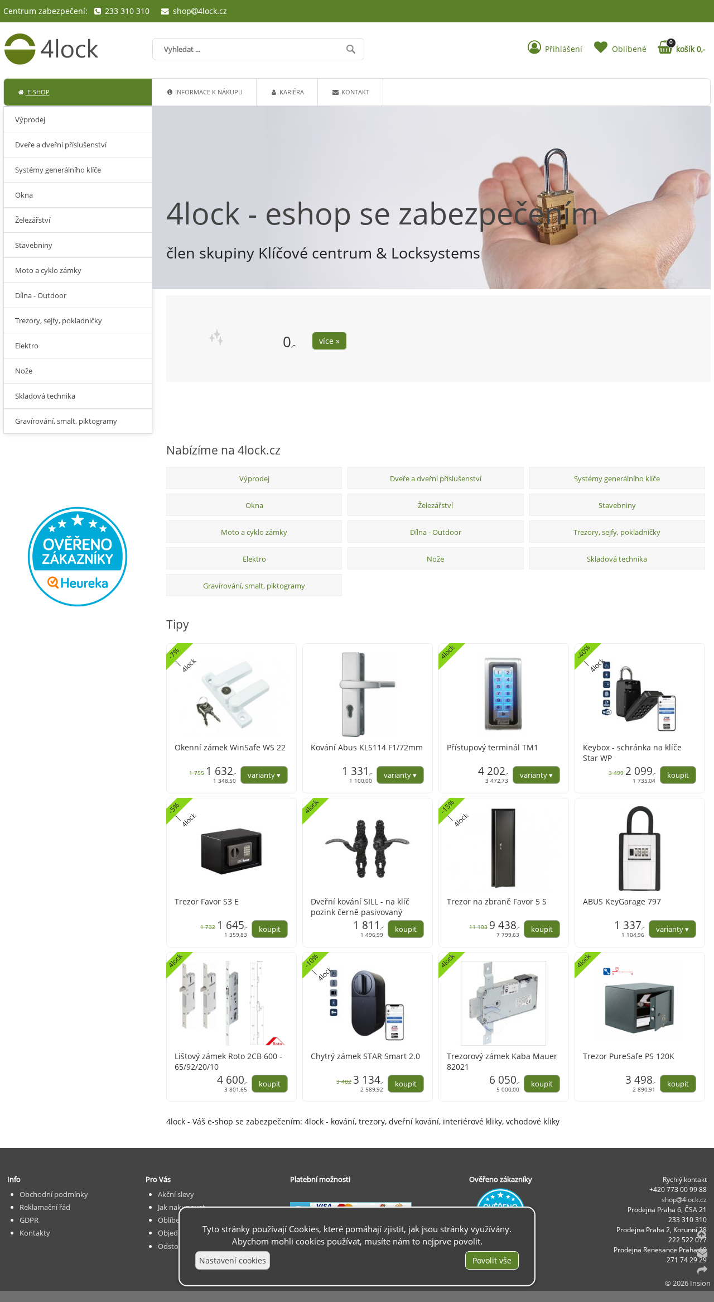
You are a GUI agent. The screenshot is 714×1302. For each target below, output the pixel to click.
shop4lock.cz (198, 11)
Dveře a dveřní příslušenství (435, 478)
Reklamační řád (45, 1207)
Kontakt (354, 92)
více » (329, 341)
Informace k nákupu (208, 92)
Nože (435, 559)
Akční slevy (176, 1194)
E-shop (38, 92)
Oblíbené (173, 1220)
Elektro (254, 559)
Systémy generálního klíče (617, 478)
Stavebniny (617, 505)
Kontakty (35, 1233)
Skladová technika (617, 559)
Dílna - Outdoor (435, 532)
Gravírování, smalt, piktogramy (254, 586)
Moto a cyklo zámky (254, 532)
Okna (254, 505)
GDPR (29, 1220)
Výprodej (254, 478)
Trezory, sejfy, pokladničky (616, 532)
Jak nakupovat (181, 1207)
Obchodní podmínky (54, 1194)
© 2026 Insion (688, 1283)
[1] (706, 422)
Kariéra (291, 92)
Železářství (435, 505)
